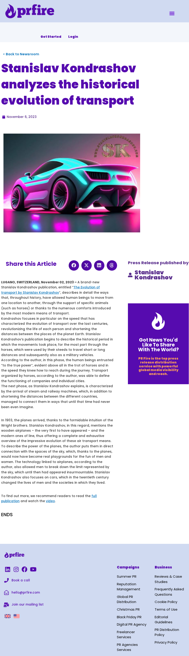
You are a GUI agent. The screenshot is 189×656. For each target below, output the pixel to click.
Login (73, 37)
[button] (172, 13)
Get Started (51, 37)
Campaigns (128, 567)
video (50, 501)
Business (163, 567)
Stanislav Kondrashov (154, 275)
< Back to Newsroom (21, 54)
